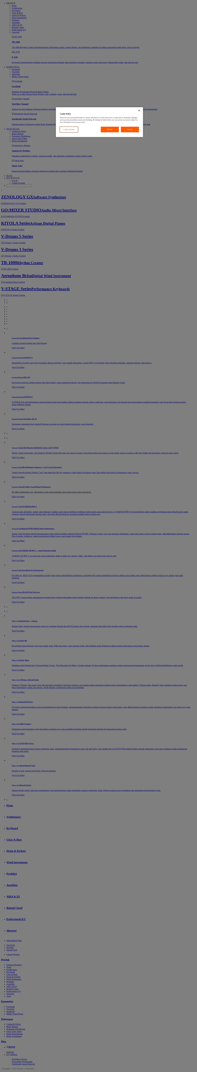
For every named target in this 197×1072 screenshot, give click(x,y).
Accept (129, 129)
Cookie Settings (69, 129)
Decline (109, 129)
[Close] (139, 110)
